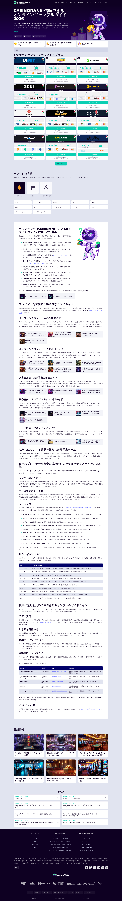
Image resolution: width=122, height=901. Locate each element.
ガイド (97, 2)
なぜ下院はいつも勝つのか (60, 838)
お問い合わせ (86, 841)
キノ (34, 841)
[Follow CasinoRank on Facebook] (86, 867)
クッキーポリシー (60, 898)
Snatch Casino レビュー (60, 79)
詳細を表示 (60, 164)
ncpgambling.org (56, 676)
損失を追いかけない (46, 622)
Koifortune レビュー (92, 131)
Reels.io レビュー (61, 105)
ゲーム (72, 2)
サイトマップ (86, 898)
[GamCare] (44, 883)
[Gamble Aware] (81, 883)
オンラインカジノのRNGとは (60, 847)
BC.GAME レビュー (93, 79)
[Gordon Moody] (58, 883)
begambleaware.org (57, 681)
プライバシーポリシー (86, 850)
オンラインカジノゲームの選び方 (60, 841)
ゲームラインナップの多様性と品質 (33, 263)
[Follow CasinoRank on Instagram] (90, 867)
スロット (34, 847)
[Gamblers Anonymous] (32, 883)
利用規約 (34, 898)
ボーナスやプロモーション (61, 255)
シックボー (34, 844)
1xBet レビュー (29, 79)
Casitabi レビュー (93, 157)
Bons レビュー (29, 105)
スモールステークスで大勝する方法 (60, 844)
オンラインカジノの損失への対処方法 (60, 850)
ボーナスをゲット (29, 76)
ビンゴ (35, 838)
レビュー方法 (86, 844)
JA (15, 867)
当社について (86, 838)
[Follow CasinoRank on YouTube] (98, 867)
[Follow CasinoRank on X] (94, 867)
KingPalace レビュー (61, 131)
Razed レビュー (29, 157)
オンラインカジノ (60, 2)
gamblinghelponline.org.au (59, 691)
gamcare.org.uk (56, 686)
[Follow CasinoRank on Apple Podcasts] (106, 867)
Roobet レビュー (92, 105)
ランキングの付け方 (86, 847)
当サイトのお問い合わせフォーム (90, 709)
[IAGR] (23, 883)
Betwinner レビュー (61, 157)
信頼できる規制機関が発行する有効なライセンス (80, 508)
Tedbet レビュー (29, 131)
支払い (89, 2)
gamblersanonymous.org (59, 671)
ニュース (105, 2)
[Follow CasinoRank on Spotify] (102, 867)
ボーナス (80, 2)
